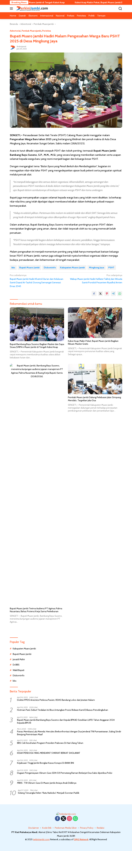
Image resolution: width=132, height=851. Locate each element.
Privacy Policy (86, 827)
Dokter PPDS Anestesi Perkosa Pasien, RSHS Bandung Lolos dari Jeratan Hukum (56, 699)
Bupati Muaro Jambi (29, 267)
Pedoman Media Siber (66, 827)
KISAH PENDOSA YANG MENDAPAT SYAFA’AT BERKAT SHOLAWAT (48, 752)
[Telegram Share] (113, 293)
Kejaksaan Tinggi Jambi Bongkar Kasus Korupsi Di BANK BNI (45, 762)
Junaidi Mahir (19, 659)
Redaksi (100, 827)
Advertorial (15, 30)
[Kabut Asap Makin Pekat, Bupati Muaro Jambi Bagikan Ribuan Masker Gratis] (95, 322)
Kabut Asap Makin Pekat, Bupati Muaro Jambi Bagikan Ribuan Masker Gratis (93, 342)
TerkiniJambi (21, 46)
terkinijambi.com (41, 839)
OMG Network (81, 839)
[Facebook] (57, 819)
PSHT (111, 267)
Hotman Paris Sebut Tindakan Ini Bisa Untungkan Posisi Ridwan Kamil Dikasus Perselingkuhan (62, 709)
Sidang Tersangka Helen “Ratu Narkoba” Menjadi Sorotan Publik (48, 792)
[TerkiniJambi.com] (31, 8)
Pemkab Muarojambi (31, 30)
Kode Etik (46, 827)
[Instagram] (69, 819)
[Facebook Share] (94, 293)
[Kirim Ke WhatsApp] (119, 293)
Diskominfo (50, 267)
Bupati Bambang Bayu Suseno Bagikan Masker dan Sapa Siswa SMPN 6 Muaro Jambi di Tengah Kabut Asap (37, 346)
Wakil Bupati (18, 670)
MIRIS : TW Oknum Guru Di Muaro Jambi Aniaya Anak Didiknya (46, 782)
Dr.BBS (16, 664)
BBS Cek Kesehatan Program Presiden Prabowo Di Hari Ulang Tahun (50, 742)
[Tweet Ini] (100, 293)
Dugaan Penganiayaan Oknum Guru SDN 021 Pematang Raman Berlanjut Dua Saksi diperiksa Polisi (64, 772)
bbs (13, 267)
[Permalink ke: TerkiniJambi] (12, 47)
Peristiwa (46, 30)
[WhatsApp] (75, 819)
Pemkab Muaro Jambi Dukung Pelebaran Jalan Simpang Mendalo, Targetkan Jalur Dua (94, 399)
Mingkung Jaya (96, 267)
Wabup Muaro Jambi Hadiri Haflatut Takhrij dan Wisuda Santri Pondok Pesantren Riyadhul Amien (96, 279)
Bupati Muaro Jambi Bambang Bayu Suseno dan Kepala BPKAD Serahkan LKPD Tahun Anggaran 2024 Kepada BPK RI (66, 721)
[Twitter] (63, 819)
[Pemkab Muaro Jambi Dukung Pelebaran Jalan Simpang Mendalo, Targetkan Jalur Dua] (95, 379)
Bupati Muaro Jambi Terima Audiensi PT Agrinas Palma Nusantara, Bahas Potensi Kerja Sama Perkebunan (36, 610)
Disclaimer (33, 827)
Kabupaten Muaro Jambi (72, 267)
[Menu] (12, 8)
